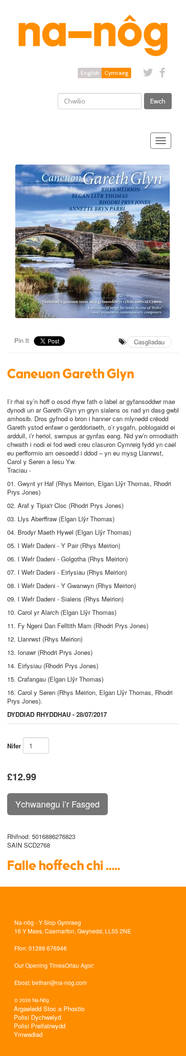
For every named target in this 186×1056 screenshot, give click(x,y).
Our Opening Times (39, 965)
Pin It (21, 340)
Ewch (157, 101)
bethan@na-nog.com (59, 982)
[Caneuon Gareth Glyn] (93, 241)
